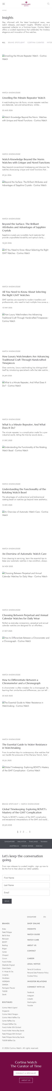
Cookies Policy (32, 976)
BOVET (4, 942)
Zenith (4, 994)
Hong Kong (27, 846)
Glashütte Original (8, 965)
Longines (5, 975)
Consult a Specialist (26, 1073)
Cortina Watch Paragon (10, 1014)
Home (4, 10)
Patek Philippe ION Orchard (11, 1034)
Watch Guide (33, 934)
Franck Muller (6, 962)
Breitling (5, 945)
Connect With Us (36, 987)
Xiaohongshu (31, 1002)
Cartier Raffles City (8, 1021)
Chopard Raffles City (9, 1024)
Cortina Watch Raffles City (11, 1017)
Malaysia (22, 841)
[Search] (48, 3)
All (3, 42)
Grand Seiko (6, 968)
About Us (31, 945)
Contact (31, 951)
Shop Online (33, 923)
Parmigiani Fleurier (8, 988)
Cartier (4, 952)
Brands (6, 923)
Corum (4, 958)
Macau (39, 846)
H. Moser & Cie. (8, 971)
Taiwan (44, 841)
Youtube (30, 1005)
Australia (14, 846)
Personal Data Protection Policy (38, 972)
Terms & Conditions (34, 969)
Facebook (30, 992)
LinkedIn (30, 999)
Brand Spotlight (16, 42)
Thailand (33, 841)
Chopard (5, 955)
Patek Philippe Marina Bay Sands (13, 1037)
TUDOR (4, 991)
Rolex (4, 929)
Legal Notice (33, 964)
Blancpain (5, 939)
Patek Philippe (7, 932)
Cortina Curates (35, 42)
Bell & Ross (6, 935)
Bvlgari (4, 948)
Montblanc (5, 978)
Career (30, 958)
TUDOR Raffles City (8, 1040)
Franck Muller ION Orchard (11, 1027)
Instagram (30, 995)
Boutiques (7, 1002)
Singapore (10, 841)
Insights (31, 929)
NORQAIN (6, 981)
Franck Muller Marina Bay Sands (13, 1030)
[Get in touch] (46, 1085)
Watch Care (33, 940)
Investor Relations (37, 981)
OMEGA (5, 984)
